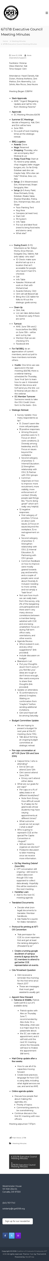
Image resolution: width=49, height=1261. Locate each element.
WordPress (29, 1257)
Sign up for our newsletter (17, 1221)
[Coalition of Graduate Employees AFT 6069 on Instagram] (18, 1236)
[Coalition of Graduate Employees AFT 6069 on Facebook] (5, 1236)
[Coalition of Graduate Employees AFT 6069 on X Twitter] (12, 1236)
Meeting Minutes (19, 41)
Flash (32, 1254)
